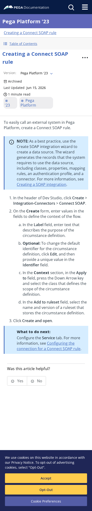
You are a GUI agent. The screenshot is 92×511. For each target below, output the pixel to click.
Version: (10, 73)
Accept (46, 478)
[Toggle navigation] (85, 7)
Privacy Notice (22, 462)
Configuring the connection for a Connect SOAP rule (48, 346)
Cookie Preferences (46, 501)
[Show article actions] (85, 57)
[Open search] (70, 7)
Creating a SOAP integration (41, 184)
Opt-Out (46, 489)
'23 (7, 105)
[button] (46, 44)
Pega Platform (28, 103)
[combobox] (36, 73)
